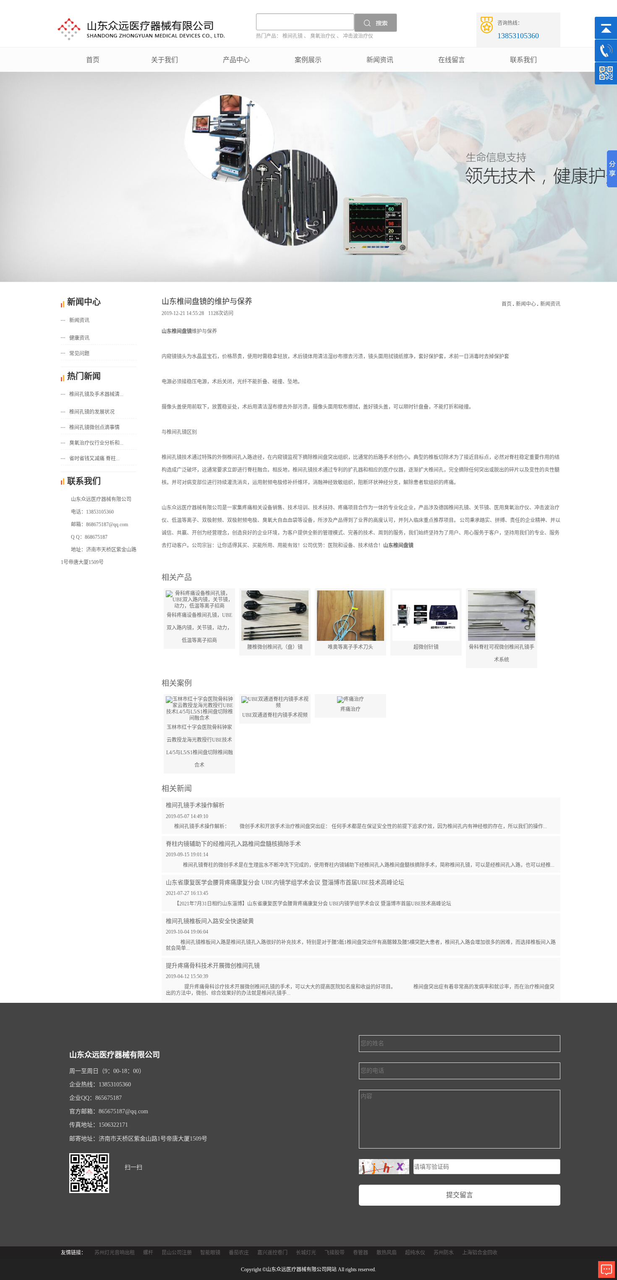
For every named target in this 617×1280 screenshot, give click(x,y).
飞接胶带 (334, 1253)
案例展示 (308, 59)
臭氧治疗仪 (322, 36)
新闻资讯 (379, 59)
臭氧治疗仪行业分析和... (96, 443)
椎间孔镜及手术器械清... (96, 394)
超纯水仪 (415, 1253)
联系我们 (523, 59)
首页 (92, 59)
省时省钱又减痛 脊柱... (94, 459)
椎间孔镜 (292, 36)
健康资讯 (79, 338)
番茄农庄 (239, 1253)
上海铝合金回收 (479, 1253)
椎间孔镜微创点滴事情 (94, 427)
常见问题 (79, 354)
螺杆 (148, 1253)
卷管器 (360, 1253)
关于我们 (164, 59)
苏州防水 (444, 1253)
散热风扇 (386, 1253)
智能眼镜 (210, 1253)
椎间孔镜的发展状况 (92, 412)
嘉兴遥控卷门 (272, 1253)
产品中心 (236, 59)
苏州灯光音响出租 (114, 1253)
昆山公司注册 (177, 1253)
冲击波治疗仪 (358, 36)
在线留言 (451, 59)
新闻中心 (526, 304)
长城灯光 (306, 1253)
